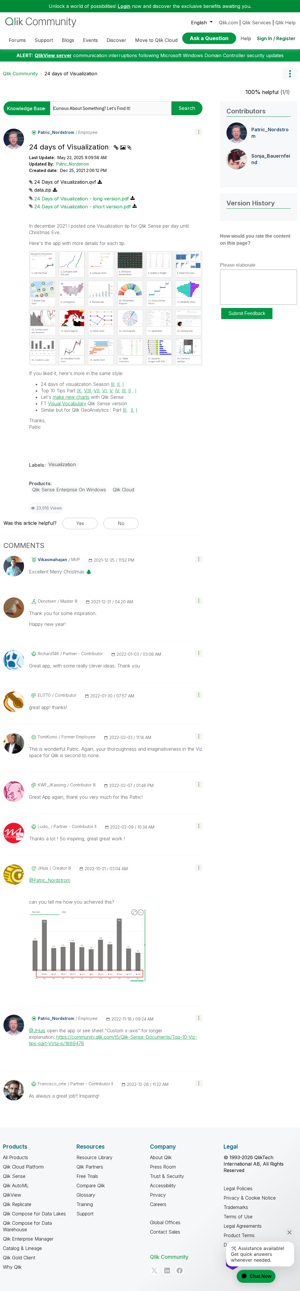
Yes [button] (80, 523)
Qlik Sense (14, 1176)
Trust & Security (167, 1176)
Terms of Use (238, 1217)
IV (117, 391)
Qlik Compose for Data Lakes (34, 1214)
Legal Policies (238, 1188)
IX (79, 391)
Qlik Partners (89, 1167)
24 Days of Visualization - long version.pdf (81, 199)
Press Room (163, 1167)
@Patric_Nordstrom (49, 880)
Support (84, 1214)
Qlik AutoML (16, 1185)
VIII (87, 391)
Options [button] (289, 73)
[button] (198, 132)
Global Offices (165, 1222)
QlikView (12, 1195)
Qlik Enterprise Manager (28, 1239)
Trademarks (236, 1207)
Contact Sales (165, 1232)
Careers (158, 1204)
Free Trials (87, 1176)
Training (84, 1204)
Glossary (85, 1195)
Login (124, 6)
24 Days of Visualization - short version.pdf (82, 207)
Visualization (62, 464)
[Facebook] (179, 1270)
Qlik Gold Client (19, 1258)
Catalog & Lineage (22, 1248)
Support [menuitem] (44, 40)
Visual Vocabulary (67, 403)
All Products (15, 1157)
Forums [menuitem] (17, 40)
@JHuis (37, 1030)
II (118, 384)
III (112, 384)
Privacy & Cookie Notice (250, 1198)
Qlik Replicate (17, 1204)
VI (104, 391)
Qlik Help (285, 22)
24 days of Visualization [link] (71, 73)
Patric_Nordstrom (72, 163)
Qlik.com (228, 22)
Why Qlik (12, 1267)
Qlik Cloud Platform (23, 1167)
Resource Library (94, 1157)
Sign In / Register (276, 38)
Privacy (158, 1195)
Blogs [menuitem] (68, 40)
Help (246, 38)
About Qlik (161, 1157)
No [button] (121, 523)
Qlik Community (20, 73)
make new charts (71, 397)
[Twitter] (154, 1270)
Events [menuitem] (90, 40)
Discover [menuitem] (116, 40)
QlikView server (53, 55)
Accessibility (163, 1185)
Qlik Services (256, 22)
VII (96, 391)
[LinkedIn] (167, 1270)
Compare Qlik (90, 1185)
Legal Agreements (243, 1226)
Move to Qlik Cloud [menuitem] (156, 40)
